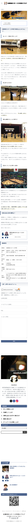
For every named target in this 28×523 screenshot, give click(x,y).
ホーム (3, 511)
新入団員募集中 (14, 484)
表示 (9, 22)
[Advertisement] (14, 446)
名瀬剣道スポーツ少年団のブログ (14, 514)
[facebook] (14, 401)
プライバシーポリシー (16, 511)
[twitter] (11, 401)
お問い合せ (24, 511)
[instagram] (17, 401)
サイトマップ (8, 511)
